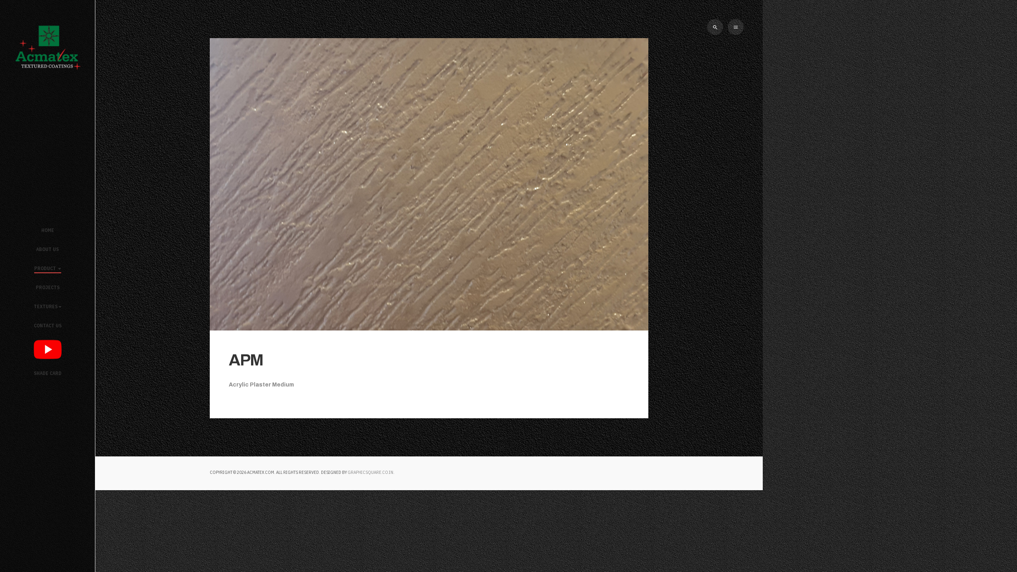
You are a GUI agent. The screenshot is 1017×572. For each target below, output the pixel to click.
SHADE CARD (48, 373)
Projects (48, 287)
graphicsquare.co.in (370, 472)
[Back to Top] (988, 543)
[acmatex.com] (47, 46)
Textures (46, 306)
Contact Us (48, 326)
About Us (47, 249)
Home (47, 230)
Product (45, 268)
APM (246, 360)
